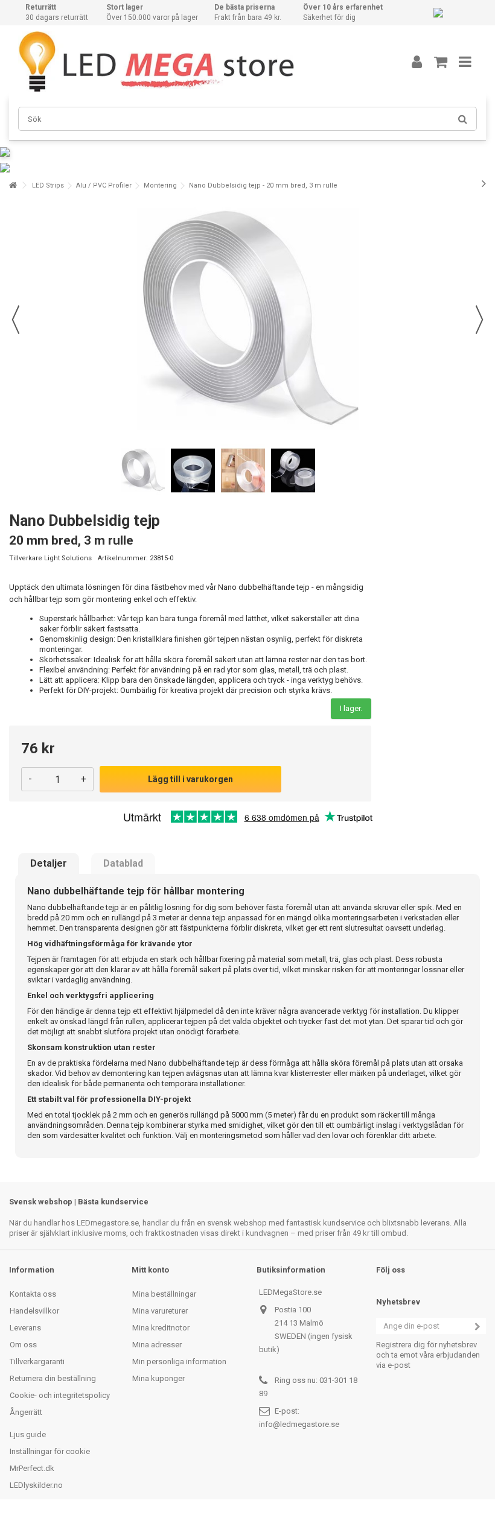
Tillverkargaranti (37, 1361)
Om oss (23, 1344)
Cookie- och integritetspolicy (60, 1395)
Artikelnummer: (123, 558)
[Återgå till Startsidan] (12, 185)
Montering (160, 185)
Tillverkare (25, 558)
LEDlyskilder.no (36, 1485)
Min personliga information (179, 1361)
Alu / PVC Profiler (104, 185)
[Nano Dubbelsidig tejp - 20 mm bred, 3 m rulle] (143, 470)
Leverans (25, 1327)
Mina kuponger (158, 1378)
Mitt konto (150, 1269)
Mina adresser (157, 1344)
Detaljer (48, 863)
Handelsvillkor (34, 1310)
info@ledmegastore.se (299, 1424)
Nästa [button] (479, 320)
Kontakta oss (33, 1293)
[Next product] (484, 183)
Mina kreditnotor (161, 1327)
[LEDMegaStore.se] (196, 61)
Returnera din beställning (53, 1378)
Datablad (123, 863)
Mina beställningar (164, 1293)
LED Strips (48, 185)
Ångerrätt (26, 1412)
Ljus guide (28, 1434)
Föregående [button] (16, 320)
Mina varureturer (160, 1310)
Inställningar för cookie (50, 1451)
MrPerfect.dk (32, 1468)
